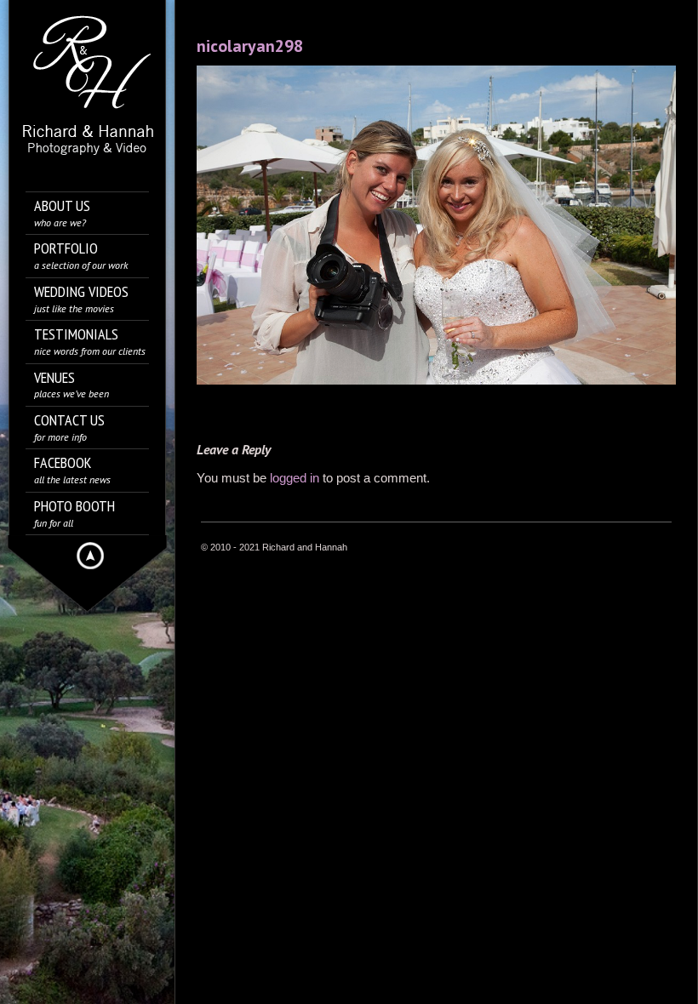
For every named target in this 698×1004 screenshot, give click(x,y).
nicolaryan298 (250, 46)
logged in (294, 478)
